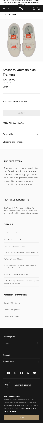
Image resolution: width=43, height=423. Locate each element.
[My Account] (34, 8)
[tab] (6, 64)
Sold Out (21, 113)
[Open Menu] (4, 8)
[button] (4, 8)
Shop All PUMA (10, 15)
